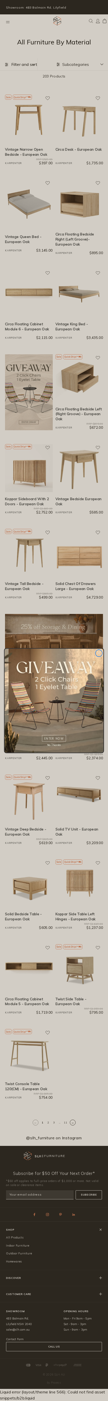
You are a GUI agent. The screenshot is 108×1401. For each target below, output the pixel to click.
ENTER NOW (54, 738)
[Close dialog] (98, 653)
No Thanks (54, 745)
